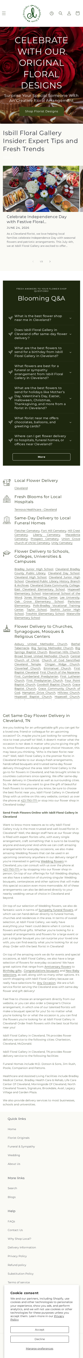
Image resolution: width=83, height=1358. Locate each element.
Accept (39, 1329)
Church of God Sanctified (61, 660)
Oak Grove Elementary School (39, 601)
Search (12, 1188)
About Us (14, 1164)
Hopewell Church (67, 696)
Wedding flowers (52, 861)
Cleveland (21, 488)
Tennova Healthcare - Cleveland (35, 509)
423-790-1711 (29, 800)
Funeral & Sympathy (21, 1146)
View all (8, 157)
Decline (40, 1339)
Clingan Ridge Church (62, 664)
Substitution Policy (21, 1273)
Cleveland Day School (64, 573)
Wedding (14, 1155)
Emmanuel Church (57, 668)
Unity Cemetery (62, 543)
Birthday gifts (12, 970)
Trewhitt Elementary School (45, 613)
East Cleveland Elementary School (39, 589)
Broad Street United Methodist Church (41, 656)
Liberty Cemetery (46, 534)
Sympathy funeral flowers (56, 910)
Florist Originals (19, 1138)
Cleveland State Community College (55, 585)
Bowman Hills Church (64, 652)
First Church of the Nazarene (60, 672)
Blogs (12, 1197)
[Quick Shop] (51, 13)
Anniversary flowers (57, 966)
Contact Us (15, 1230)
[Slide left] (33, 261)
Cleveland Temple (27, 664)
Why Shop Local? (19, 1238)
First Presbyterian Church (44, 680)
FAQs (11, 1221)
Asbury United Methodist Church (40, 644)
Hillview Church (69, 692)
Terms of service (19, 1282)
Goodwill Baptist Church (54, 684)
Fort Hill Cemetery (53, 530)
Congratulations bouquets (41, 970)
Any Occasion (46, 983)
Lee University (70, 597)
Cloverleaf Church (27, 668)
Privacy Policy (17, 1256)
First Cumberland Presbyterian (36, 676)
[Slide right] (50, 261)
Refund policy (17, 1265)
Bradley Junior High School (33, 569)
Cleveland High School (30, 577)
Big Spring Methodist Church (52, 648)
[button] (60, 13)
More (41, 456)
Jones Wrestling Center (41, 597)
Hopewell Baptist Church (33, 696)
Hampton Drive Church (38, 692)
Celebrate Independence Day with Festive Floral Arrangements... (37, 219)
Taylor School (37, 609)
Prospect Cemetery (44, 539)
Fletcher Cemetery (27, 530)
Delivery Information (22, 1247)
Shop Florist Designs (41, 111)
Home (12, 1129)
